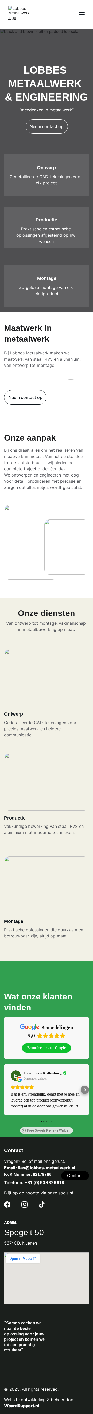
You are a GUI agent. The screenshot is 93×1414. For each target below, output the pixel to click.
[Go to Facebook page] (7, 1204)
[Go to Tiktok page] (42, 1204)
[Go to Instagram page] (24, 1204)
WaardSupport (19, 1405)
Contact (75, 1175)
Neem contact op (47, 126)
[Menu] (82, 14)
